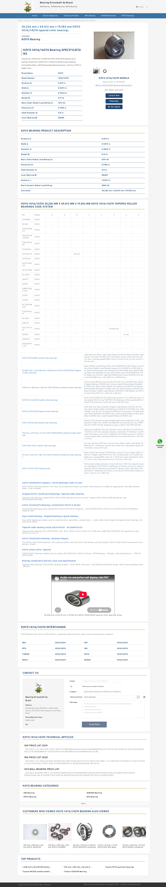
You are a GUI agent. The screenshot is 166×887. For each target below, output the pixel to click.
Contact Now (114, 95)
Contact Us (31, 885)
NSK (24, 643)
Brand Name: (27, 73)
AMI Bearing (90, 16)
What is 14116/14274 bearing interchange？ (114, 85)
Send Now (94, 724)
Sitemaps (47, 885)
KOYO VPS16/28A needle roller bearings (39, 423)
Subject (73, 692)
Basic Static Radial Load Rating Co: (37, 103)
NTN (24, 648)
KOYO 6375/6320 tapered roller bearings (40, 411)
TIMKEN (25, 654)
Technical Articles (71, 16)
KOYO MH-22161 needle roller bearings (39, 446)
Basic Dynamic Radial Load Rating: (36, 185)
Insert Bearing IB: (29, 118)
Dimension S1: (28, 108)
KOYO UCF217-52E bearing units (36, 468)
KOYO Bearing (128, 16)
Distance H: (27, 83)
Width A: (25, 88)
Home (34, 16)
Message (73, 702)
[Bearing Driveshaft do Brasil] (28, 6)
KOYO (86, 654)
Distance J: (26, 180)
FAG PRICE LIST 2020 (36, 757)
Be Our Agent (114, 107)
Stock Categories (50, 16)
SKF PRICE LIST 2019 (114, 90)
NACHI (25, 660)
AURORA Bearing (108, 16)
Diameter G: (27, 93)
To (71, 686)
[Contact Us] (160, 444)
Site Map (39, 885)
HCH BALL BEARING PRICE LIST (41, 769)
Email (72, 681)
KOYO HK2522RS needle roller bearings (39, 358)
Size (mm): (25, 191)
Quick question (76, 697)
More (83, 804)
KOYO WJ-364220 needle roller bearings (40, 400)
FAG (86, 648)
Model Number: (28, 78)
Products (27, 21)
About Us (21, 885)
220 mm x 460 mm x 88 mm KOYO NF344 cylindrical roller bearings (51, 388)
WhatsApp (114, 101)
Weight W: (26, 98)
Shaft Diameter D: (30, 113)
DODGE (87, 660)
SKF (86, 643)
